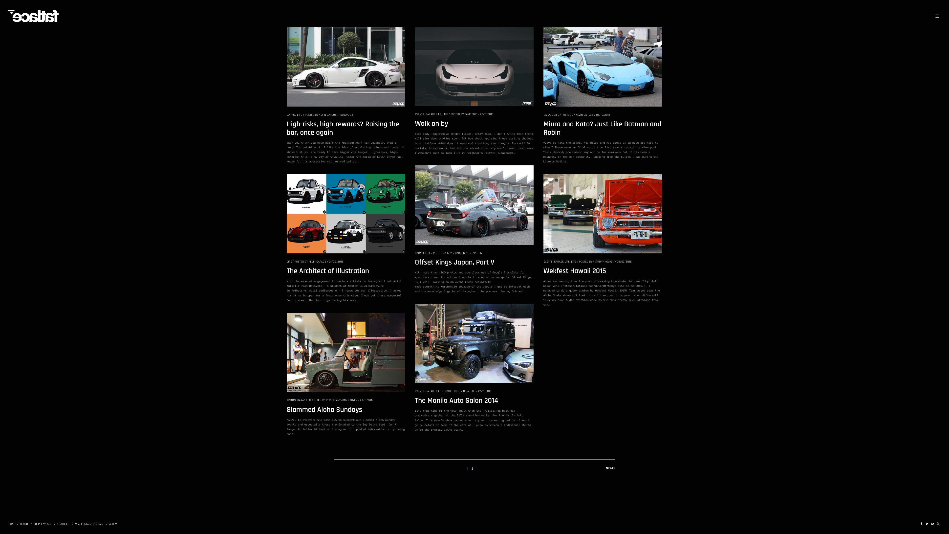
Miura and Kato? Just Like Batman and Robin (602, 128)
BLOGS (24, 524)
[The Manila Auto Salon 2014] (474, 343)
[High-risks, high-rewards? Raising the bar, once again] (346, 66)
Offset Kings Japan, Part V (454, 262)
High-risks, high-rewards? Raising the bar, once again (343, 128)
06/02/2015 (624, 262)
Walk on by (431, 124)
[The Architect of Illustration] (346, 213)
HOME (12, 524)
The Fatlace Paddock (89, 524)
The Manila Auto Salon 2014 (456, 400)
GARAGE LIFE (294, 115)
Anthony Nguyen (603, 262)
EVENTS (419, 114)
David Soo (470, 114)
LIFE (445, 114)
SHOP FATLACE (43, 524)
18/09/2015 (475, 253)
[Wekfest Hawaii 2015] (602, 213)
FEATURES (63, 524)
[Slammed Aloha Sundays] (346, 352)
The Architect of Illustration (328, 271)
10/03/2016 (346, 115)
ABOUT (113, 524)
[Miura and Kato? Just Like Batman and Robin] (602, 66)
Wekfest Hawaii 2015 (574, 271)
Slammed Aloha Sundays (324, 410)
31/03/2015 (336, 262)
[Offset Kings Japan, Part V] (474, 205)
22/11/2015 (486, 114)
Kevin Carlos (328, 115)
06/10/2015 (603, 115)
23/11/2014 (366, 400)
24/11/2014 (484, 391)
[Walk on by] (474, 66)
